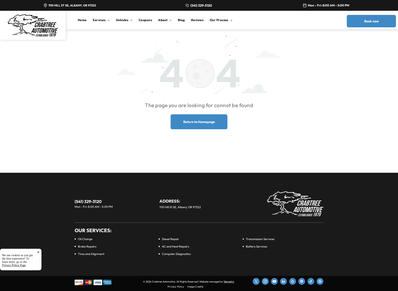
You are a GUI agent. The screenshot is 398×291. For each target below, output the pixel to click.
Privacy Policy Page (14, 265)
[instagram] (265, 282)
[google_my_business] (320, 282)
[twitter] (256, 282)
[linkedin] (283, 282)
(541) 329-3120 (201, 5)
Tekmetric (228, 281)
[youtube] (274, 282)
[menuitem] (85, 20)
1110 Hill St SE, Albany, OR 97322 (72, 5)
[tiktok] (310, 282)
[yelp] (292, 282)
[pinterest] (301, 282)
